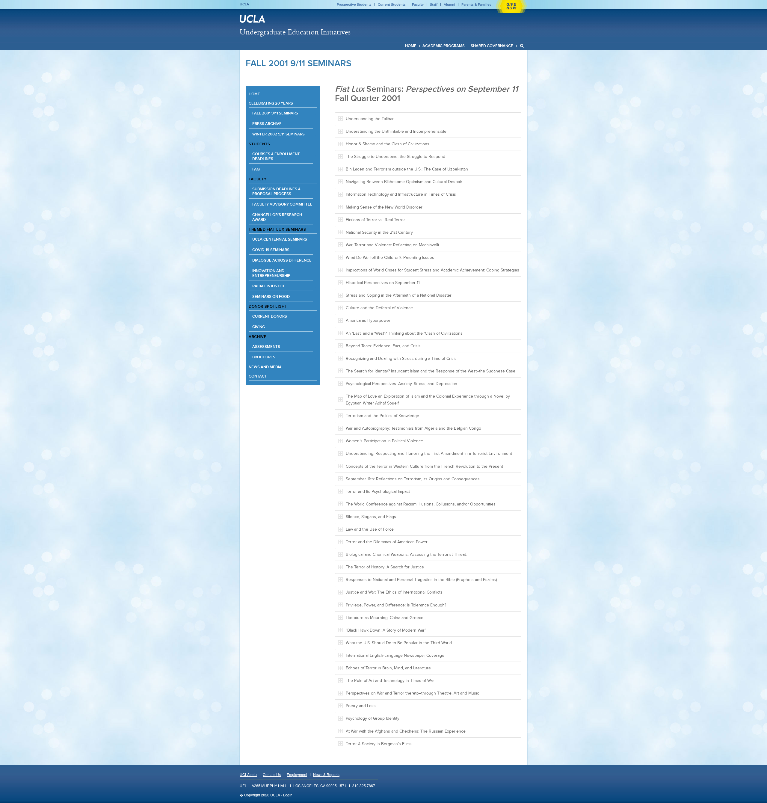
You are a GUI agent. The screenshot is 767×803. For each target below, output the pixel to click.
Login (287, 794)
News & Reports (326, 774)
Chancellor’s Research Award (277, 217)
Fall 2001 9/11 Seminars (298, 63)
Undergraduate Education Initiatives (295, 31)
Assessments (266, 346)
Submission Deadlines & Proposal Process (276, 191)
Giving (258, 326)
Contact (258, 376)
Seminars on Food (271, 296)
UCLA (244, 4)
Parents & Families (476, 4)
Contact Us (272, 774)
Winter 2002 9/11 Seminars (278, 134)
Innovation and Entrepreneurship (271, 273)
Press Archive (267, 123)
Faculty (418, 4)
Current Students (392, 4)
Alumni (449, 4)
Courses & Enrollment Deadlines (276, 156)
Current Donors (269, 316)
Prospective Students (354, 4)
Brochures (263, 357)
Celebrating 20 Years (271, 103)
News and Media (265, 367)
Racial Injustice (269, 286)
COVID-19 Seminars (270, 249)
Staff (433, 4)
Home (254, 94)
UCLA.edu (248, 774)
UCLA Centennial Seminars (279, 239)
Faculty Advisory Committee (282, 204)
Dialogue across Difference (282, 260)
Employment (297, 774)
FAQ (256, 169)
